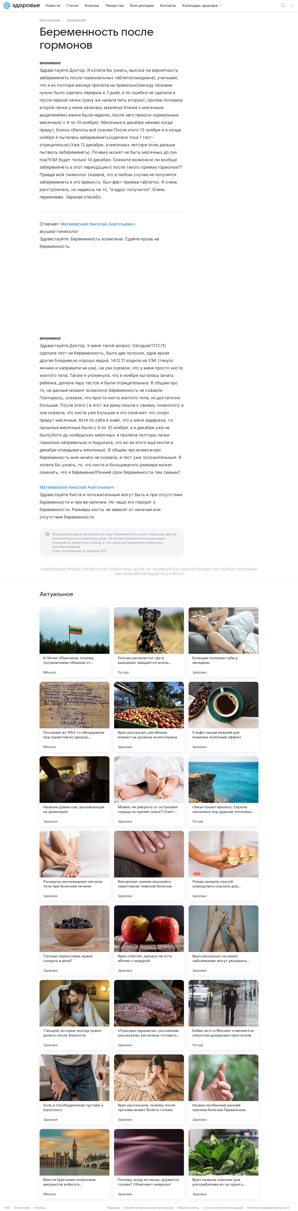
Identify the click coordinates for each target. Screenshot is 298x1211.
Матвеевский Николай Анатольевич (98, 224)
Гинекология (76, 20)
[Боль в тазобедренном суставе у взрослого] (74, 1089)
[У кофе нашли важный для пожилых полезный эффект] (223, 717)
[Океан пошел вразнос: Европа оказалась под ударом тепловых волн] (223, 791)
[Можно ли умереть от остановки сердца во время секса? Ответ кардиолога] (149, 791)
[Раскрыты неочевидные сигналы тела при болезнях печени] (74, 866)
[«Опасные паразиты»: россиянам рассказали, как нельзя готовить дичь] (149, 1015)
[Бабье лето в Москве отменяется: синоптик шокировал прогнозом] (223, 1015)
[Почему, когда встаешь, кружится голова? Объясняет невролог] (149, 1164)
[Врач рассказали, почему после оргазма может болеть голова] (149, 1089)
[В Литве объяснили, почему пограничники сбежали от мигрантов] (74, 642)
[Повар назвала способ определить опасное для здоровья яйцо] (223, 866)
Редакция (113, 1207)
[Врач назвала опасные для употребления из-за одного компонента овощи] (223, 1164)
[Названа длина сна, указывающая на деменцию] (74, 791)
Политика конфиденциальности (268, 1207)
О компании (22, 1207)
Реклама (40, 1207)
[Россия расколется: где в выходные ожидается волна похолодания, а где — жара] (149, 642)
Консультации (50, 20)
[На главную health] (25, 5)
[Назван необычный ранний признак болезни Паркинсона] (223, 1089)
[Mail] (7, 5)
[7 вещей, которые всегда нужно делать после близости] (74, 1015)
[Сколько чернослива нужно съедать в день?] (74, 940)
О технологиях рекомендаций (223, 1207)
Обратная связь (188, 1207)
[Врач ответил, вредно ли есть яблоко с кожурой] (149, 940)
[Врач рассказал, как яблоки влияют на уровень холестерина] (149, 717)
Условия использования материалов (148, 1207)
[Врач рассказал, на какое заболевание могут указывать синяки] (223, 940)
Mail (7, 1207)
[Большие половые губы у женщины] (223, 642)
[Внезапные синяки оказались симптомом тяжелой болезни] (149, 866)
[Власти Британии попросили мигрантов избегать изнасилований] (74, 1164)
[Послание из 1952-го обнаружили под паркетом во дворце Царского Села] (74, 717)
